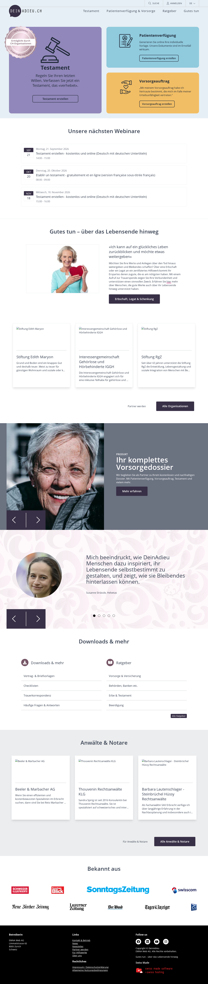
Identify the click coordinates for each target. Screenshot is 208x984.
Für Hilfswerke (79, 952)
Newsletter (77, 946)
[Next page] (36, 520)
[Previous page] (16, 520)
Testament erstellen (55, 99)
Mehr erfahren (131, 491)
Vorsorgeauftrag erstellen (157, 104)
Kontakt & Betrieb (81, 940)
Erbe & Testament (120, 695)
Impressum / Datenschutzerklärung (90, 967)
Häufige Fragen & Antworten (42, 705)
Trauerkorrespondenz (37, 695)
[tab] (94, 615)
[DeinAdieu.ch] (25, 11)
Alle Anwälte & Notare (174, 841)
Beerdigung (116, 705)
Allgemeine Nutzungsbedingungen (90, 970)
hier (169, 281)
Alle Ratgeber (179, 715)
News (75, 943)
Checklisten (31, 686)
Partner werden (80, 949)
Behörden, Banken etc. (123, 686)
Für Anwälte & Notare (135, 841)
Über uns (77, 955)
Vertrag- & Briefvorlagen (39, 676)
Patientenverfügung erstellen (159, 58)
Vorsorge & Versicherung (125, 676)
